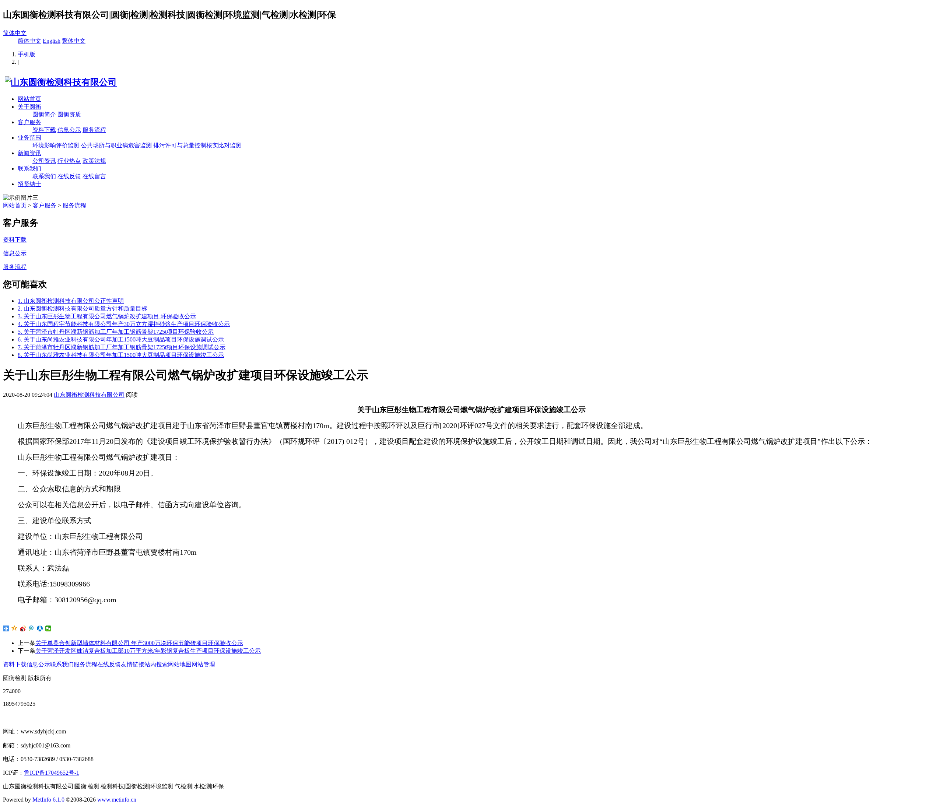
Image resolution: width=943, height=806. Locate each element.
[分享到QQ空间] (14, 628)
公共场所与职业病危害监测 (116, 145)
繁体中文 (73, 41)
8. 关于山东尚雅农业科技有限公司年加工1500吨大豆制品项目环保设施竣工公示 (121, 355)
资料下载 (44, 130)
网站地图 (180, 664)
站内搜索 (156, 664)
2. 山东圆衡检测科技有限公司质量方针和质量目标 (82, 308)
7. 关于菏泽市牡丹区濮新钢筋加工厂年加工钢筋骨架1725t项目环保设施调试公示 (121, 347)
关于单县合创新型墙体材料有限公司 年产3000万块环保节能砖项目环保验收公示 (139, 643)
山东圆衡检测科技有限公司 (89, 395)
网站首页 (29, 99)
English (51, 41)
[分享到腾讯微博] (31, 628)
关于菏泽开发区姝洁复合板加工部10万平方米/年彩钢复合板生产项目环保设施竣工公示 (148, 651)
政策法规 (94, 161)
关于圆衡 (29, 107)
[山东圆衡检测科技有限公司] (60, 82)
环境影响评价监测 (56, 145)
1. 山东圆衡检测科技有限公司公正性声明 (71, 301)
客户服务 (29, 122)
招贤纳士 (29, 184)
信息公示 (69, 130)
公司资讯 (44, 161)
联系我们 (29, 168)
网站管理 (203, 664)
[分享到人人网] (40, 628)
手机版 (26, 54)
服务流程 (94, 130)
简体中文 (15, 33)
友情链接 (132, 664)
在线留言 (94, 176)
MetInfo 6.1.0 (48, 799)
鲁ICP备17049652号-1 (51, 773)
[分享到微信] (48, 628)
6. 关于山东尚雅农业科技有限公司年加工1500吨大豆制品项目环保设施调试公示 (121, 339)
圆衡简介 (44, 114)
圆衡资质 (69, 114)
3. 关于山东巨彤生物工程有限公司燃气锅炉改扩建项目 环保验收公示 (107, 316)
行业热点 (69, 161)
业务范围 (29, 137)
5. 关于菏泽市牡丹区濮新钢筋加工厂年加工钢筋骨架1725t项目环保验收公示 (116, 332)
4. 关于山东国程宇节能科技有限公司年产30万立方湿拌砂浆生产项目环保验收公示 (124, 324)
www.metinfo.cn (116, 799)
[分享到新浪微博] (23, 628)
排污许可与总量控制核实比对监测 (197, 145)
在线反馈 (69, 176)
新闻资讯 (29, 153)
